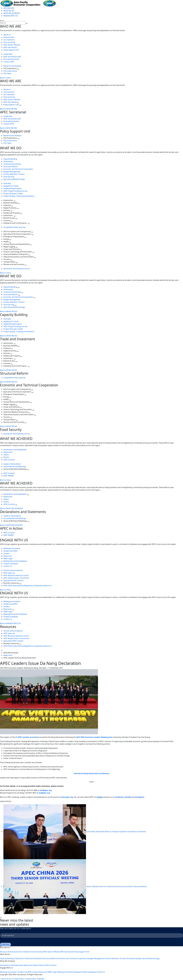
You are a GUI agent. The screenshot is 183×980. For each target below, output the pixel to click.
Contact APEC (8, 62)
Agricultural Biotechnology (14, 179)
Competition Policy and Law (14, 227)
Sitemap (40, 979)
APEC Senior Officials (11, 45)
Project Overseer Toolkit (13, 193)
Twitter (100, 797)
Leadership (7, 54)
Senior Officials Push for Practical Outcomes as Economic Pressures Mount (116, 886)
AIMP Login (7, 558)
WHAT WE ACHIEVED (11, 13)
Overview (7, 183)
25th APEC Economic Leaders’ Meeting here (94, 737)
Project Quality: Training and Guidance (18, 196)
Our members (9, 40)
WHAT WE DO (8, 10)
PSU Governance (10, 71)
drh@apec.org (46, 790)
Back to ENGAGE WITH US (10, 623)
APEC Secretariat (10, 47)
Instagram (139, 797)
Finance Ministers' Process (14, 174)
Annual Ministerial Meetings (14, 466)
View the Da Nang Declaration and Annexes (91, 773)
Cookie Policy (30, 979)
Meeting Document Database (15, 561)
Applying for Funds (11, 186)
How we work (8, 37)
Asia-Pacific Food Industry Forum (16, 268)
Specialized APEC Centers (13, 580)
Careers (6, 553)
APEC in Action (9, 460)
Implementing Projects (12, 188)
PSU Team (7, 73)
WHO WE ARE (8, 8)
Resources (7, 556)
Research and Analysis (12, 66)
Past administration (11, 59)
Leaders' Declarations (12, 464)
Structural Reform (10, 166)
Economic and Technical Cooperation (18, 169)
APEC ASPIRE (8, 476)
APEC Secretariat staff (12, 56)
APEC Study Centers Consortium (16, 578)
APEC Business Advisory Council (16, 575)
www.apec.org (67, 797)
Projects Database (10, 563)
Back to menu (5, 78)
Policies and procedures (13, 570)
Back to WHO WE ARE (8, 109)
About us (7, 35)
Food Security (8, 176)
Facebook (119, 797)
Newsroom (7, 452)
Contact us (7, 566)
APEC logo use (9, 573)
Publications (8, 161)
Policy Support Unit (11, 50)
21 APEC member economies (27, 737)
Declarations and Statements (15, 449)
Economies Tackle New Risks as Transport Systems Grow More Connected (116, 831)
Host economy (9, 42)
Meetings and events (12, 548)
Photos (6, 457)
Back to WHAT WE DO (8, 311)
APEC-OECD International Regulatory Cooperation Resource (27, 585)
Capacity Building (10, 159)
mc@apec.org (44, 793)
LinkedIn (127, 797)
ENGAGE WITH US (10, 16)
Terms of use (6, 979)
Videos (6, 455)
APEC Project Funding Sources (15, 191)
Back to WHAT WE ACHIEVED (11, 508)
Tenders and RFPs (10, 551)
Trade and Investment (12, 164)
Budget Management (11, 171)
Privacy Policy (18, 979)
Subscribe (5, 945)
